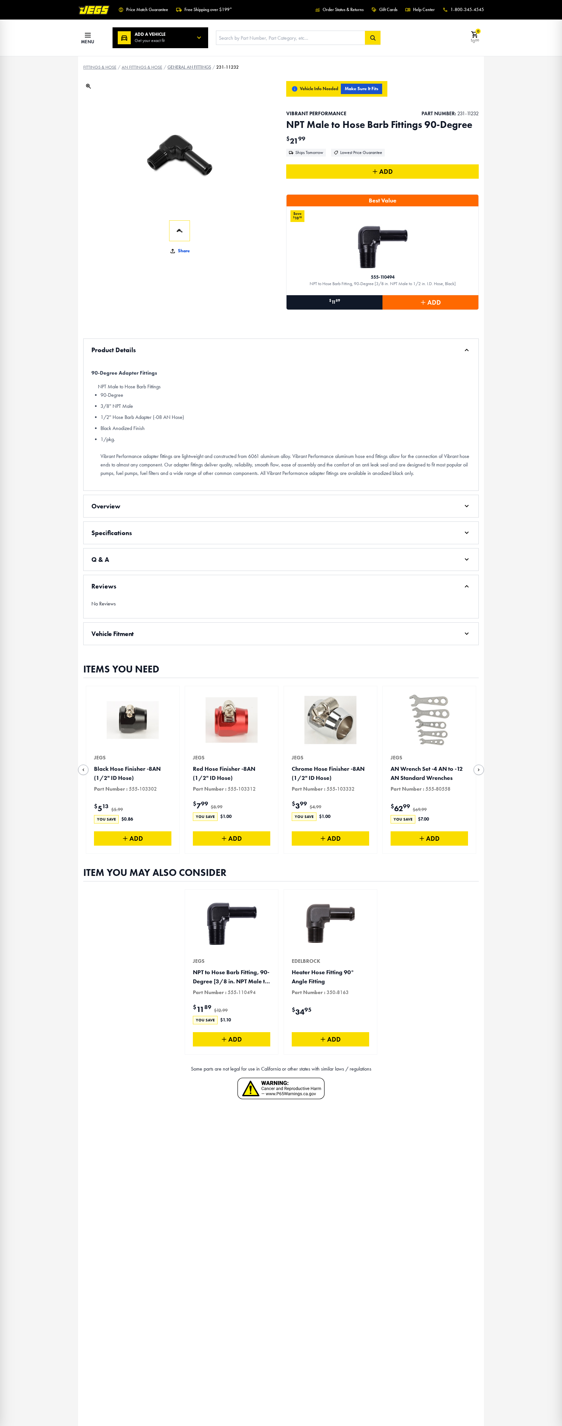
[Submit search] (373, 38)
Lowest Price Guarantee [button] (361, 152)
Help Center (424, 9)
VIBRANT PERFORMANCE (316, 113)
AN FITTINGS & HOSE (142, 67)
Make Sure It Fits (361, 88)
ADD (386, 171)
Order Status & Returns (343, 9)
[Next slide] (479, 770)
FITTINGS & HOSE (99, 67)
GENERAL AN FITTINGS (189, 67)
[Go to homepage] (94, 9)
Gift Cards (388, 9)
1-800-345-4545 (467, 9)
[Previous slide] (83, 770)
